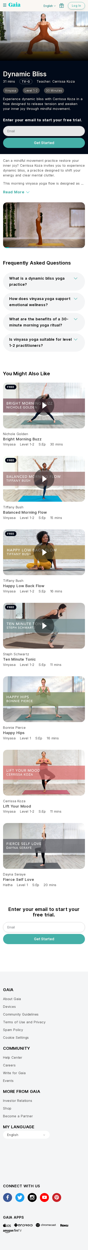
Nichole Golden (15, 434)
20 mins (50, 885)
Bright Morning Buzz (22, 439)
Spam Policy (13, 1030)
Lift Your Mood (17, 806)
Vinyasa (9, 444)
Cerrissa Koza (63, 81)
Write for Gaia (14, 1073)
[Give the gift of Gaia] (61, 5)
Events (8, 1081)
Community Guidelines (21, 1014)
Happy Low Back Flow (23, 586)
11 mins (56, 665)
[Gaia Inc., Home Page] (14, 5)
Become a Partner (18, 1116)
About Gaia (12, 999)
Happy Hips (14, 733)
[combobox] (26, 1135)
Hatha (8, 885)
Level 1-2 (27, 444)
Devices (9, 1007)
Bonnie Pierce (14, 728)
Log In (76, 5)
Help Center (12, 1057)
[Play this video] (44, 405)
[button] (44, 281)
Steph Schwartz (16, 654)
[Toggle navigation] (4, 5)
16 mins (56, 591)
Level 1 (25, 738)
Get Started (44, 143)
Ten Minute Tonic (19, 659)
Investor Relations (17, 1101)
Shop (7, 1108)
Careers (9, 1065)
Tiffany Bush (13, 507)
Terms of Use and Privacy (24, 1022)
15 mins (56, 518)
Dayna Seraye (14, 874)
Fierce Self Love (18, 879)
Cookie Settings (16, 1037)
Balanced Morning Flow (25, 512)
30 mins (56, 444)
